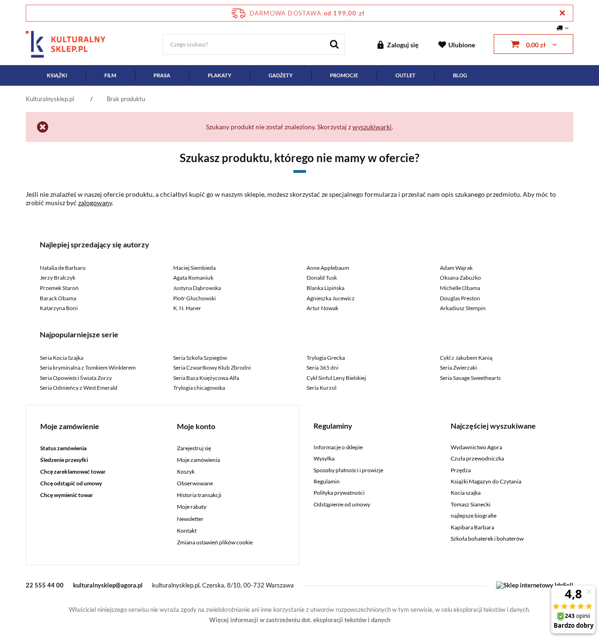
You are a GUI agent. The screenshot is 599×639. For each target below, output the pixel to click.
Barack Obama (58, 298)
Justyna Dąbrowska (197, 287)
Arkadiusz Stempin (463, 308)
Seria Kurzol (321, 387)
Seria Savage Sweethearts (470, 377)
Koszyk (186, 471)
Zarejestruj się (194, 448)
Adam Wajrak (456, 267)
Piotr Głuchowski (194, 298)
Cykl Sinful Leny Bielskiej (336, 377)
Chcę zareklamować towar (73, 471)
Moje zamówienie (69, 426)
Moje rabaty (191, 507)
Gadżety (280, 75)
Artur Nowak (322, 308)
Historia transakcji (199, 495)
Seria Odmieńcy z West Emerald (78, 387)
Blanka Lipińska (325, 287)
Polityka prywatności (339, 493)
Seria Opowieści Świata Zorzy (76, 377)
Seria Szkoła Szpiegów (200, 357)
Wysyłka (324, 458)
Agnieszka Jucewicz (331, 298)
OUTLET (405, 75)
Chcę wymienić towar (66, 495)
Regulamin (327, 481)
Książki (57, 75)
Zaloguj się (403, 45)
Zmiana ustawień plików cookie (215, 542)
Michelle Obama (460, 287)
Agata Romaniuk (193, 277)
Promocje (344, 75)
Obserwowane (195, 483)
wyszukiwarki (372, 127)
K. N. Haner (187, 308)
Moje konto (196, 426)
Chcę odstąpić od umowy (71, 483)
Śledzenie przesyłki (64, 460)
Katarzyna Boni (59, 308)
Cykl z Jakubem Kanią (466, 357)
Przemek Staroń (59, 287)
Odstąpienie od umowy (342, 504)
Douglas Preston (460, 298)
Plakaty (219, 75)
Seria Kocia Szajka (61, 357)
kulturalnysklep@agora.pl (108, 585)
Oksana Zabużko (460, 277)
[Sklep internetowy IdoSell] (534, 585)
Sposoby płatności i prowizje (348, 470)
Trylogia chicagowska (199, 387)
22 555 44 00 (45, 585)
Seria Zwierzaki (458, 367)
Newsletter (190, 519)
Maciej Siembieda (194, 267)
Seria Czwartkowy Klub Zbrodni (212, 367)
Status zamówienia (63, 448)
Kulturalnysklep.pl (50, 99)
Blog (460, 75)
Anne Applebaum (328, 267)
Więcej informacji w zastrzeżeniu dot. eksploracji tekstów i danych (299, 620)
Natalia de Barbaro (63, 267)
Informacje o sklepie (338, 447)
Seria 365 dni (322, 367)
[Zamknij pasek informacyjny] (562, 12)
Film (110, 75)
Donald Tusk (322, 277)
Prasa (161, 75)
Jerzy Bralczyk (57, 277)
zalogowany (95, 203)
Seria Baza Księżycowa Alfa (206, 377)
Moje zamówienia (198, 460)
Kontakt (187, 531)
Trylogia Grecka (326, 357)
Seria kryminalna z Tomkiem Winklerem (88, 367)
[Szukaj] (334, 44)
